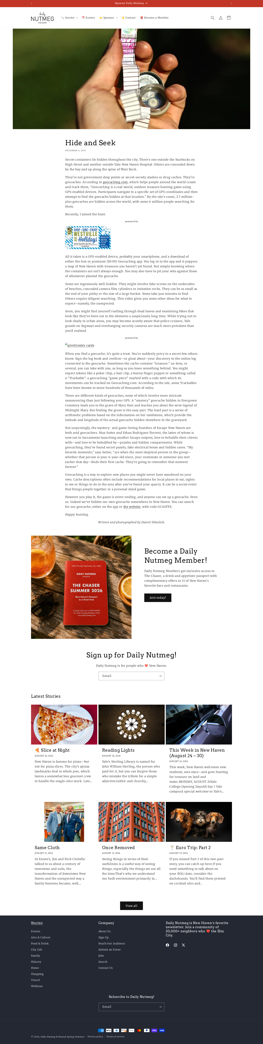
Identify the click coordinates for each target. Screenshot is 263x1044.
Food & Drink (40, 943)
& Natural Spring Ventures (70, 1036)
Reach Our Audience (111, 943)
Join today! (158, 597)
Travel (35, 980)
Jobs (101, 955)
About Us (104, 931)
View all (131, 906)
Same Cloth (47, 847)
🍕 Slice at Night (52, 750)
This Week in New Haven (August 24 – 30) (197, 753)
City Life (36, 949)
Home (35, 968)
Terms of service (115, 1036)
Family (35, 955)
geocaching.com (115, 182)
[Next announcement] (231, 3)
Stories (37, 923)
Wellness (37, 986)
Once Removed (118, 847)
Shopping (37, 974)
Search (102, 961)
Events (35, 931)
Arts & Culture (41, 937)
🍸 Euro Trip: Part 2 (190, 847)
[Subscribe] (160, 676)
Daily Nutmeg (48, 1036)
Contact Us (105, 968)
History (36, 961)
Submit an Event (109, 949)
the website (131, 506)
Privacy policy (95, 1036)
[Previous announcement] (31, 3)
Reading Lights (118, 750)
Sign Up (103, 937)
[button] (69, 18)
